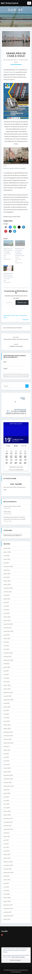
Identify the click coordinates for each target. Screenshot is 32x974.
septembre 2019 (8, 743)
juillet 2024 (6, 573)
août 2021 (6, 663)
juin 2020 (6, 710)
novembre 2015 (8, 908)
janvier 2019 (7, 772)
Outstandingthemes (16, 972)
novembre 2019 (8, 736)
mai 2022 (6, 646)
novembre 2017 (8, 822)
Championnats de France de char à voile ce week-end (8, 275)
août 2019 (6, 746)
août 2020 (6, 703)
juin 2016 (6, 883)
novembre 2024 (8, 566)
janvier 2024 (7, 584)
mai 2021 (6, 674)
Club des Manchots (9, 72)
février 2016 (7, 898)
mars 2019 (6, 764)
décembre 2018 (8, 775)
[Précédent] (5, 484)
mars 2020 (6, 721)
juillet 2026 (6, 548)
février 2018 (7, 811)
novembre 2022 (8, 624)
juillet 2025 (6, 559)
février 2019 (7, 768)
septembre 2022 (8, 631)
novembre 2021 (8, 653)
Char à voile (15, 315)
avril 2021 (6, 678)
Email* (5, 368)
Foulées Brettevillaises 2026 (12, 506)
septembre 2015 (8, 916)
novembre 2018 (8, 779)
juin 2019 (6, 754)
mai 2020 (6, 714)
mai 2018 (6, 800)
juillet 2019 (6, 750)
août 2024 (6, 570)
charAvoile (25, 319)
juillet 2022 (6, 638)
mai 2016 (6, 887)
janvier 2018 (7, 815)
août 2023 (6, 595)
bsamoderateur (12, 60)
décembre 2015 (8, 905)
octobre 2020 (7, 696)
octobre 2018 (7, 782)
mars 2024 (6, 577)
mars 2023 (6, 613)
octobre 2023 (7, 592)
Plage (5, 317)
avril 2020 (6, 718)
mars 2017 (6, 851)
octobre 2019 (7, 739)
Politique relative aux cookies (18, 957)
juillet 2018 (6, 793)
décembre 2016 (8, 862)
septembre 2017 (8, 829)
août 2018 (6, 790)
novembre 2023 (8, 588)
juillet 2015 (6, 919)
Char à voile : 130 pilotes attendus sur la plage (7, 250)
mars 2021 (6, 682)
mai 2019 (6, 757)
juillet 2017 (6, 836)
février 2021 (7, 685)
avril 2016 (6, 890)
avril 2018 (6, 804)
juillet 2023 (6, 599)
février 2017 (7, 854)
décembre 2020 (8, 692)
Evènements (23, 315)
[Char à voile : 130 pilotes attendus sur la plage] (8, 243)
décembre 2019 (8, 732)
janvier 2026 (7, 552)
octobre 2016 (7, 869)
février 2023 (7, 617)
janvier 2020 (7, 728)
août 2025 (6, 555)
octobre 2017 (7, 826)
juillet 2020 (6, 707)
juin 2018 (6, 797)
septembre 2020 (8, 700)
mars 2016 (6, 894)
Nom (4, 362)
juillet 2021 (6, 667)
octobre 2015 (7, 912)
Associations (6, 315)
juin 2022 (6, 642)
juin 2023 (6, 602)
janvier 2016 (7, 901)
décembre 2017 (8, 818)
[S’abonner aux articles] (2, 935)
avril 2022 (6, 649)
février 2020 (7, 725)
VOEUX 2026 (7, 512)
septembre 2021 (8, 660)
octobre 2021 (7, 656)
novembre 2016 (8, 865)
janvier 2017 (7, 858)
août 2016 (6, 876)
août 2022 (6, 635)
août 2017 (6, 833)
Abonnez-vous (22, 302)
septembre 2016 (8, 872)
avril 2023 (6, 610)
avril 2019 (6, 761)
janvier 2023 (7, 620)
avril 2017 (6, 847)
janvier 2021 (7, 689)
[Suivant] (26, 484)
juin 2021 (6, 671)
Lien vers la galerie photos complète (14, 168)
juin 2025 (6, 563)
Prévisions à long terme (16, 467)
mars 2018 (6, 808)
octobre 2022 (7, 628)
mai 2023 (6, 606)
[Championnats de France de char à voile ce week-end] (8, 268)
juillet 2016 (6, 880)
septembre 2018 (8, 786)
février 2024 (7, 581)
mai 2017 (6, 844)
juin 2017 (6, 840)
